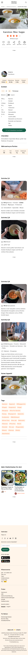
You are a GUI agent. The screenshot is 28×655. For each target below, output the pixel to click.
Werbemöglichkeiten (6, 617)
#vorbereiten (5, 417)
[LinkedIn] (16, 538)
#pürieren (4, 404)
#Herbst (18, 430)
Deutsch (3, 606)
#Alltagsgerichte (21, 404)
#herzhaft (4, 427)
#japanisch (12, 404)
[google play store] (14, 561)
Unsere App (4, 580)
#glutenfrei (21, 414)
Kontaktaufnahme (5, 620)
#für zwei (11, 427)
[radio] (8, 36)
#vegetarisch (12, 407)
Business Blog (4, 618)
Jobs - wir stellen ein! (6, 572)
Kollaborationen (5, 578)
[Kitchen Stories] (14, 2)
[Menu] (2, 2)
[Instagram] (5, 538)
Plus (3, 581)
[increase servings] (9, 91)
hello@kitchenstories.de (14, 636)
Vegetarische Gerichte (11, 6)
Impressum (4, 592)
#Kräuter (4, 430)
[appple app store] (14, 558)
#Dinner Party (5, 420)
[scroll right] (26, 477)
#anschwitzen (5, 433)
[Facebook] (2, 538)
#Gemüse (11, 430)
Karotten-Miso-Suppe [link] (22, 6)
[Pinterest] (13, 538)
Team (2, 576)
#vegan (19, 407)
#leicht (19, 424)
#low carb (14, 420)
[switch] (8, 95)
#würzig (4, 414)
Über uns (3, 574)
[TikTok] (8, 538)
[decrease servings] (3, 91)
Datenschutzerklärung (6, 596)
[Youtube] (10, 538)
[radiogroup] (14, 36)
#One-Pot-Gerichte (15, 410)
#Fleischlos (12, 424)
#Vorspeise (5, 410)
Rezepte (3, 6)
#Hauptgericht (12, 414)
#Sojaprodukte (20, 427)
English (8, 606)
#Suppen (4, 407)
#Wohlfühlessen (15, 417)
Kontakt (3, 599)
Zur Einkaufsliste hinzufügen (14, 130)
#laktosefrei (21, 420)
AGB (2, 594)
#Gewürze (5, 424)
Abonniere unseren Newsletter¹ (9, 542)
